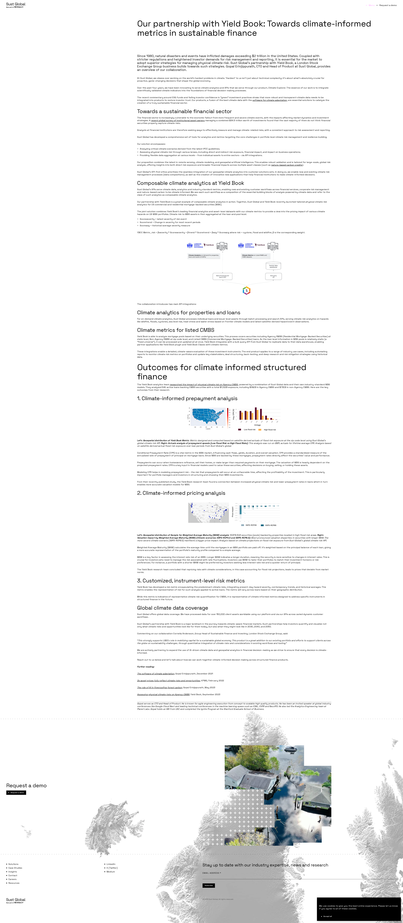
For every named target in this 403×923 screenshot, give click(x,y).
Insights (12, 871)
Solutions (13, 864)
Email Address (212, 873)
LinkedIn (111, 864)
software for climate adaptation (270, 100)
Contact (12, 875)
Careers (12, 879)
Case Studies (15, 868)
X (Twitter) (112, 868)
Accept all (327, 916)
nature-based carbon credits (286, 165)
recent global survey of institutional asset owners (178, 120)
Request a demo (388, 5)
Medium (111, 871)
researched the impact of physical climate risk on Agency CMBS (204, 384)
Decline (342, 916)
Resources (14, 883)
